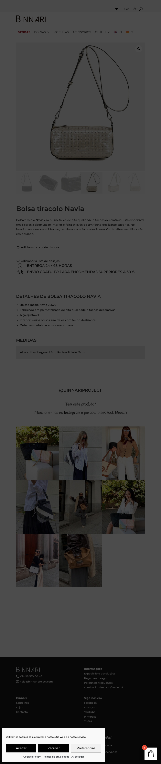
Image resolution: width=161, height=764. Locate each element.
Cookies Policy (32, 756)
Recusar (54, 748)
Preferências (86, 748)
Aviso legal (77, 756)
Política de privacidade (56, 756)
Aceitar (21, 748)
